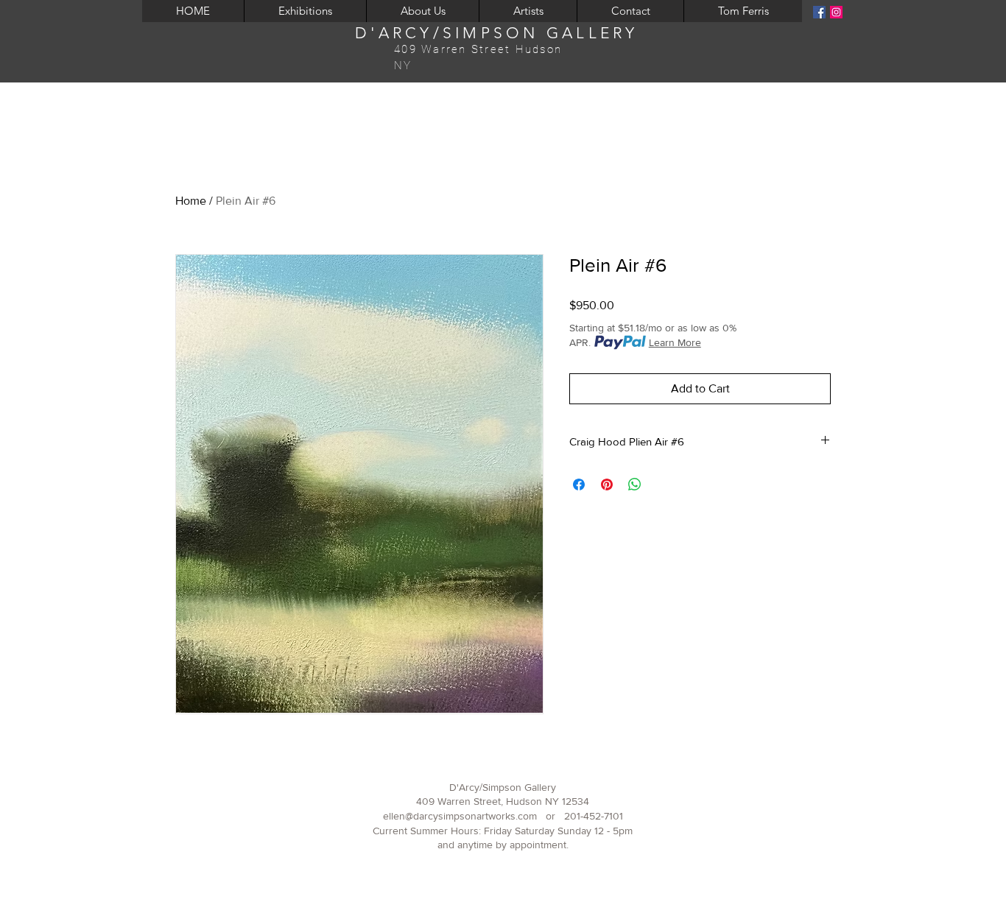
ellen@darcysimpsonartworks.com (460, 816)
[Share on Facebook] (579, 484)
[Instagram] (836, 12)
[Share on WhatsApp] (635, 484)
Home (190, 200)
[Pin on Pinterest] (607, 484)
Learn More (675, 342)
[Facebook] (819, 12)
